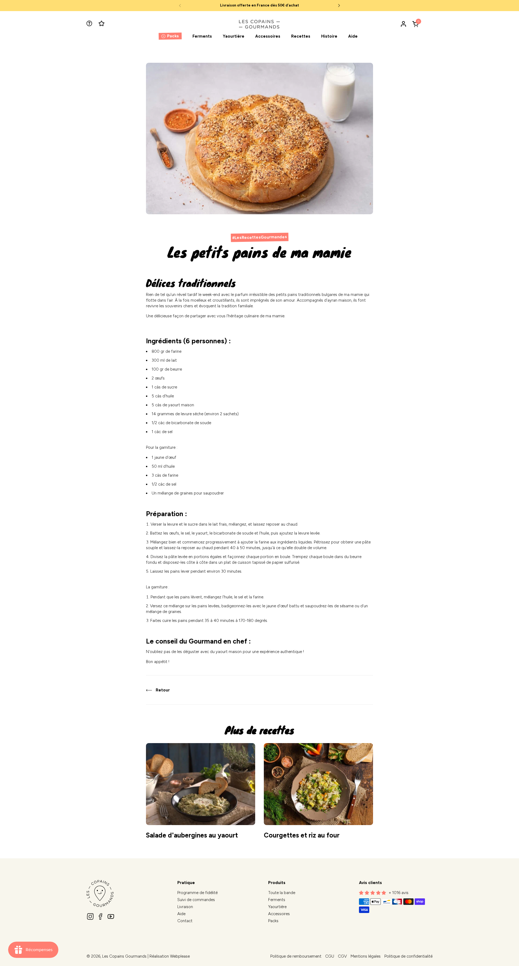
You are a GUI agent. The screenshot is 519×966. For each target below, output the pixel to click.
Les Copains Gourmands (124, 956)
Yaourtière (277, 906)
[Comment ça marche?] (89, 24)
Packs (273, 920)
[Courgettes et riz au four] (318, 784)
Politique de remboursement (295, 956)
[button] (416, 24)
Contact (184, 920)
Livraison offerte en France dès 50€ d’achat (259, 5)
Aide (181, 913)
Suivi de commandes (196, 899)
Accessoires (279, 913)
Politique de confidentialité (408, 956)
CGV (342, 956)
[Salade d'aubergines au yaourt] (200, 784)
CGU (329, 956)
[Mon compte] (403, 24)
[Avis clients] (102, 24)
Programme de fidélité (197, 892)
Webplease (180, 956)
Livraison (185, 906)
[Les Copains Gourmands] (259, 24)
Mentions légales (366, 956)
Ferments (276, 899)
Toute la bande (281, 892)
